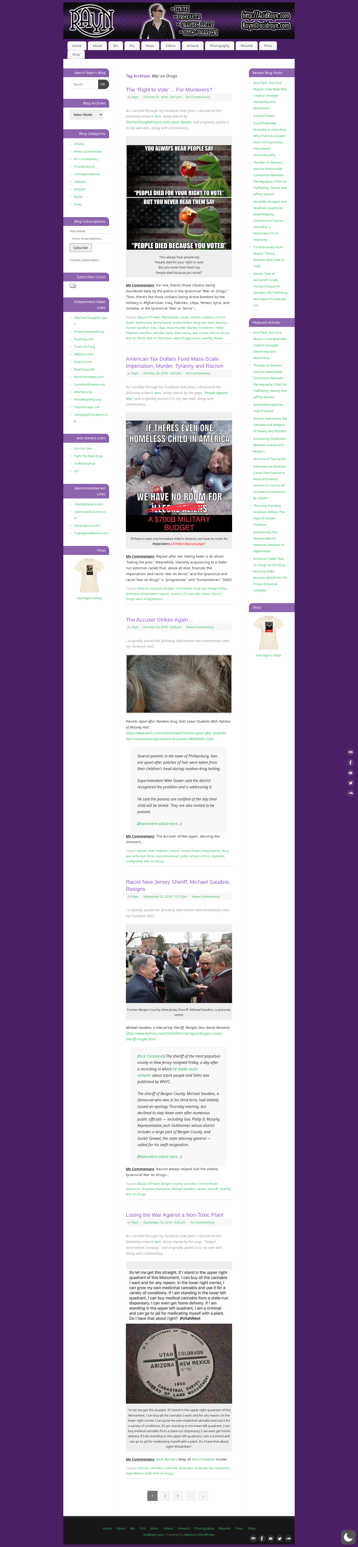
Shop (76, 54)
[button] (348, 1537)
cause (184, 317)
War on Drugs (220, 333)
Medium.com (83, 354)
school (205, 856)
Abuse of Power (148, 317)
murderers (206, 328)
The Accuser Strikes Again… (159, 620)
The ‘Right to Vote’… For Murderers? (169, 90)
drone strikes (182, 323)
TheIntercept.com (87, 407)
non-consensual (167, 856)
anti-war (156, 588)
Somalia (158, 333)
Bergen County (171, 1184)
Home (77, 46)
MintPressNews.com (89, 377)
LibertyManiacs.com (88, 504)
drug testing (211, 851)
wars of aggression (187, 338)
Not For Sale (83, 448)
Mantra (189, 1535)
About (97, 46)
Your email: (77, 231)
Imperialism (149, 594)
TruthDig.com (84, 339)
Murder (192, 328)
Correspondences (87, 174)
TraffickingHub (84, 463)
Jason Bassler (181, 122)
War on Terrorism (159, 338)
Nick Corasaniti (151, 1056)
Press (268, 46)
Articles (79, 144)
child (151, 851)
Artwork (193, 46)
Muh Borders (167, 1459)
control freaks (191, 851)
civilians (207, 317)
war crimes (200, 333)
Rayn (135, 97)
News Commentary (200, 627)
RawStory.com (84, 369)
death (130, 323)
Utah (148, 1473)
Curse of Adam (263, 115)
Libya (161, 328)
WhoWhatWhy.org (87, 399)
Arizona (142, 1468)
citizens (195, 317)
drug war (199, 323)
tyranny (176, 594)
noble (219, 328)
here (157, 116)
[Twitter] (350, 783)
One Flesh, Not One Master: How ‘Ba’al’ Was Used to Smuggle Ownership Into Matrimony (270, 95)
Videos (171, 46)
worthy (207, 338)
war (190, 594)
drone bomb (162, 323)
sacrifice (145, 333)
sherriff (213, 1189)
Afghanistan (170, 317)
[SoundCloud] (350, 793)
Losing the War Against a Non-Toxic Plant (174, 1215)
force (150, 856)
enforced (138, 856)
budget (168, 588)
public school (189, 856)
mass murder (176, 328)
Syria (169, 333)
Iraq (153, 328)
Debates (80, 181)
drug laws (186, 1468)
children (162, 851)
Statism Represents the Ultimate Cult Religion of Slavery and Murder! (270, 424)
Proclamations (84, 166)
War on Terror (135, 338)
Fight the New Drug (88, 456)
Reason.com (83, 361)
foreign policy (217, 588)
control (219, 317)
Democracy (144, 323)
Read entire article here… (159, 823)
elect (210, 323)
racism (164, 594)
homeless (133, 594)
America (143, 588)
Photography (219, 46)
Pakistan (132, 333)
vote (177, 333)
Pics (132, 46)
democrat (133, 1189)
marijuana (163, 1189)
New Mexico (134, 1473)
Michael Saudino (183, 1189)
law (211, 1468)
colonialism (184, 588)
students (217, 856)
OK (102, 84)
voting (186, 333)
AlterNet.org (83, 392)
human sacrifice (137, 328)
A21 (76, 471)
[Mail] (350, 753)
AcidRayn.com (153, 1535)
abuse (141, 851)
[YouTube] (350, 773)
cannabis (190, 1184)
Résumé (247, 46)
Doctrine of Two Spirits (269, 459)
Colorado (171, 1468)
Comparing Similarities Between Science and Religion (269, 444)
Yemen (218, 338)
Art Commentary (198, 97)
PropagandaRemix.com (91, 533)
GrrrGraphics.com (87, 525)
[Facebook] (350, 763)
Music (150, 46)
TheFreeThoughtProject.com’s (148, 122)
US (185, 594)
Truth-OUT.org (84, 346)
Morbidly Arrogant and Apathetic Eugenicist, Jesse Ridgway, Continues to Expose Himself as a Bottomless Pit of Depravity (270, 220)
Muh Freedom (203, 1459)
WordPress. (206, 1535)
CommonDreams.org (89, 384)
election (221, 323)
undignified (134, 861)
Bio (115, 46)
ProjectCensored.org (89, 331)
